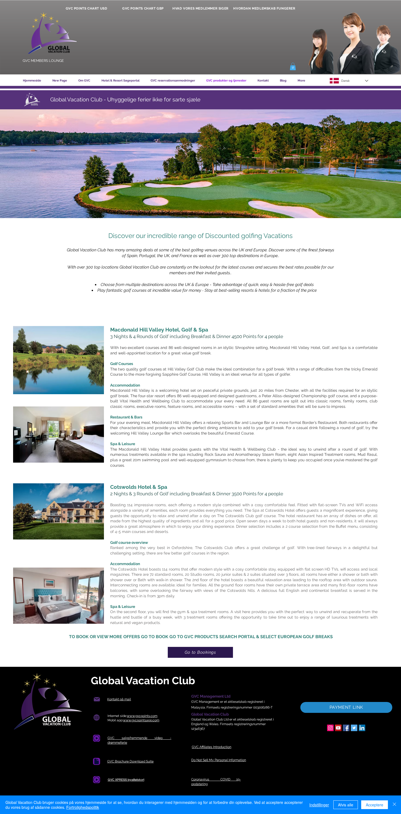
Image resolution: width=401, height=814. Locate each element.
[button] (293, 66)
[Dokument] (96, 761)
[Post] (96, 699)
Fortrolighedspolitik (82, 807)
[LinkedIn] (362, 728)
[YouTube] (338, 728)
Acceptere (374, 804)
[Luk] (394, 805)
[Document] (96, 738)
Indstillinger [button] (319, 804)
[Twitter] (354, 728)
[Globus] (96, 717)
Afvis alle (345, 804)
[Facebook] (346, 728)
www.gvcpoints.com (142, 716)
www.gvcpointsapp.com (141, 720)
